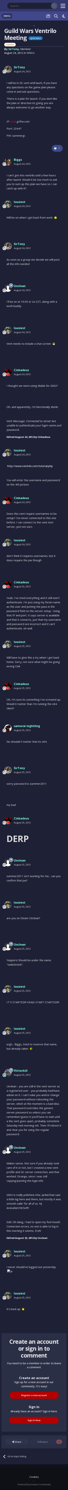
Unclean (20, 286)
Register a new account (34, 1395)
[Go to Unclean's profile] (8, 288)
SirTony (13, 49)
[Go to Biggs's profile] (8, 161)
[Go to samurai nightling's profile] (8, 728)
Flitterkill (21, 1071)
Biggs (18, 160)
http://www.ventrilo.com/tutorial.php (30, 466)
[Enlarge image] (55, 217)
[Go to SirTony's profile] (8, 69)
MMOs (31, 53)
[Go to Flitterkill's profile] (8, 1072)
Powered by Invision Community (34, 1484)
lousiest (19, 202)
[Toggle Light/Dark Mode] (64, 15)
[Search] (54, 6)
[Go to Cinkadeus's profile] (8, 372)
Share (17, 1441)
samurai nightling (27, 726)
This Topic (41, 5)
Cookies (34, 1477)
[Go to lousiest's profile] (8, 204)
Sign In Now (34, 1420)
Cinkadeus (21, 370)
